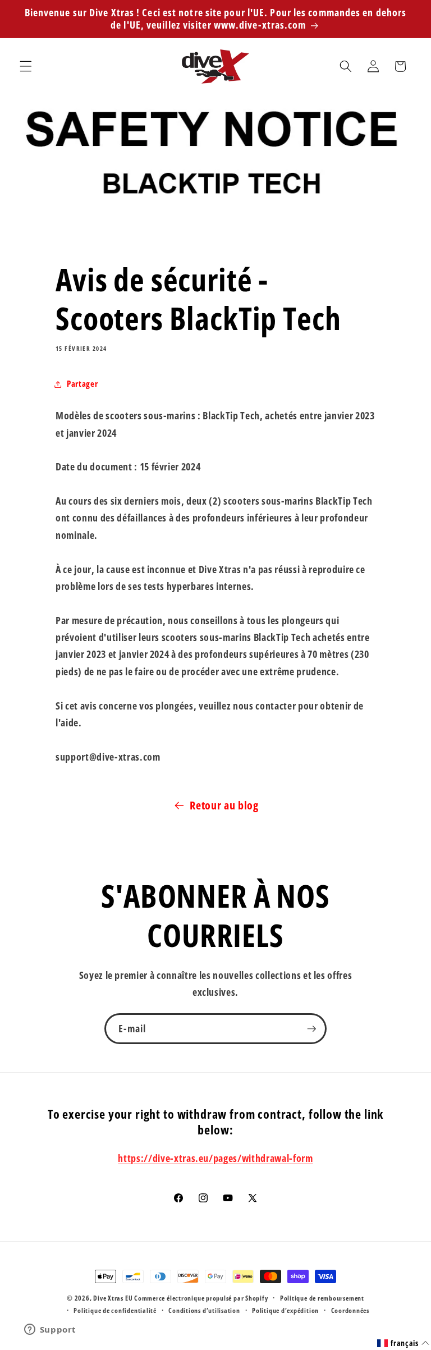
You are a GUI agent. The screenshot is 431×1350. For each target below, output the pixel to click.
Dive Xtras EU (112, 1298)
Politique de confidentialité (115, 1310)
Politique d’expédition (285, 1310)
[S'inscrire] (311, 1029)
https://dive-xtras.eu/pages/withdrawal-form (215, 1158)
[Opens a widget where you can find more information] (50, 1330)
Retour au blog (224, 805)
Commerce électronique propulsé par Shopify (201, 1298)
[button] (25, 66)
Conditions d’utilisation (204, 1310)
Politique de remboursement (322, 1298)
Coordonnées (350, 1310)
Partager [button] (82, 384)
